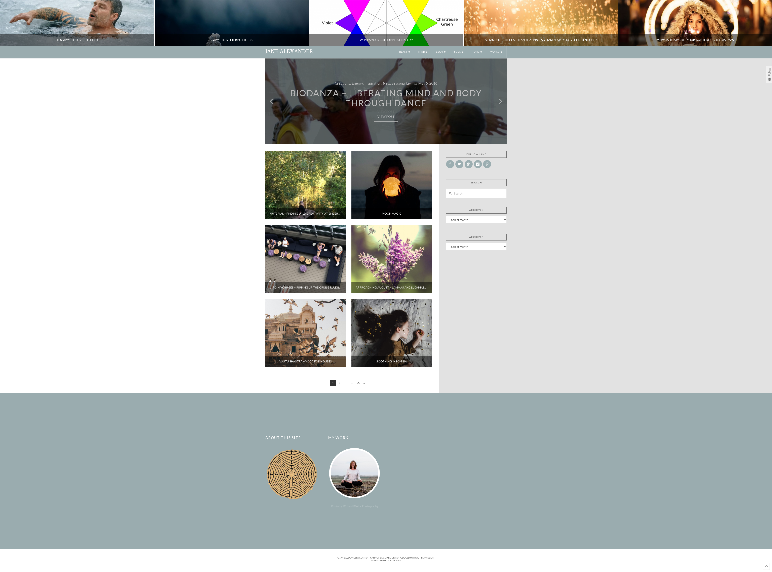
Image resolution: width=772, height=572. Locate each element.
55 (358, 383)
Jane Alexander (289, 51)
